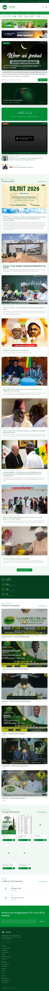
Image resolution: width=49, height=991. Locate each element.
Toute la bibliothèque (41, 812)
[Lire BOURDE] (9, 824)
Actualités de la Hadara (6, 948)
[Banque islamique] (24, 34)
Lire (5, 840)
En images (4, 954)
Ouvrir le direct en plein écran (25, 152)
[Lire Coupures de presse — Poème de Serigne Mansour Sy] (24, 853)
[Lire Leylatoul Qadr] (40, 824)
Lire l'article (41, 80)
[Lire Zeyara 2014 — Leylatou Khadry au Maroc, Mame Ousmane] (9, 853)
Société (3, 970)
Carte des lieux (4, 966)
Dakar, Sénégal (4, 978)
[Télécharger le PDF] (14, 840)
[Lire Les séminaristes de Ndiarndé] (24, 824)
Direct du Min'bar (5, 952)
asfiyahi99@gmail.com (6, 980)
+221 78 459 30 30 (5, 982)
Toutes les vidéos (42, 606)
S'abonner (41, 921)
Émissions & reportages (6, 957)
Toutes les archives (42, 181)
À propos (3, 973)
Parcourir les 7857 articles (23, 570)
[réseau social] (43, 1)
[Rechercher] (43, 7)
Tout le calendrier (42, 881)
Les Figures (4, 968)
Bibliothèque (4, 959)
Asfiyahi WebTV (5, 950)
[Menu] (46, 7)
